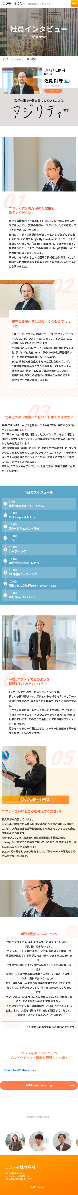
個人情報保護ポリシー (16, 1173)
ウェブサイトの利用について (19, 1176)
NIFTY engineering (39, 1085)
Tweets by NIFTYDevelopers (20, 1070)
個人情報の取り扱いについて (19, 1179)
